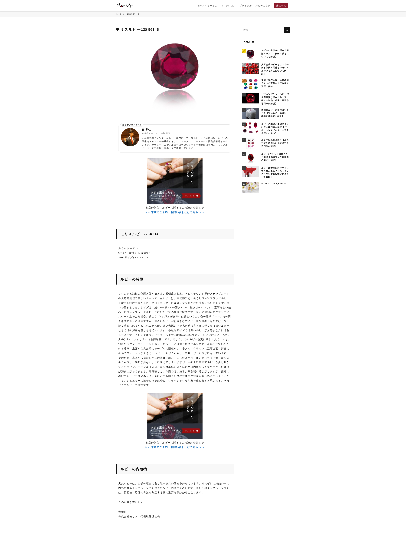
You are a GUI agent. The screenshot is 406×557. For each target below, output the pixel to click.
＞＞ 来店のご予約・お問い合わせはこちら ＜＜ (175, 212)
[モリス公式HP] (125, 6)
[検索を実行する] (287, 30)
